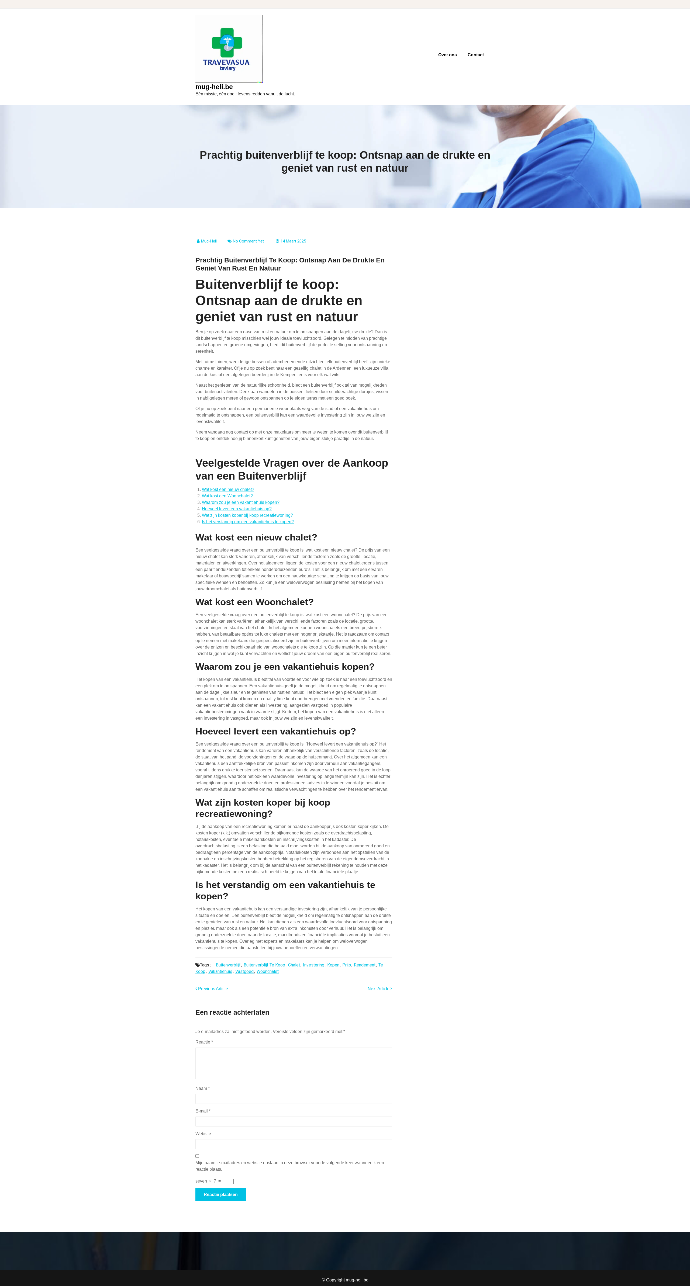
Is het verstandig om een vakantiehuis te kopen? (248, 521)
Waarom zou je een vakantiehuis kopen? (241, 502)
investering (313, 965)
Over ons (447, 55)
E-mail (203, 1111)
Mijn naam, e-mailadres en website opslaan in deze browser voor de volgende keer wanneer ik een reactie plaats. (289, 1165)
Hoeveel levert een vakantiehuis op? (237, 509)
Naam (202, 1088)
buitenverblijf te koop (264, 965)
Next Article (379, 988)
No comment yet (248, 241)
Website (203, 1133)
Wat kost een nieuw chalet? (228, 489)
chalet (294, 965)
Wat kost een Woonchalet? (227, 496)
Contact (476, 55)
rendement (364, 965)
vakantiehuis (220, 971)
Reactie (204, 1042)
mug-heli (209, 241)
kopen (333, 965)
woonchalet (268, 971)
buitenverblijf (228, 965)
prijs (346, 965)
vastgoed (244, 971)
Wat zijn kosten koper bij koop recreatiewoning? (247, 515)
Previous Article (212, 988)
